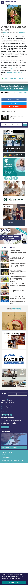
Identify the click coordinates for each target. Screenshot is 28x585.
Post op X (15, 103)
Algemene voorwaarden (7, 452)
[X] (5, 414)
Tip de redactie (15, 106)
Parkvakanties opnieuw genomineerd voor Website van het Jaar (18, 271)
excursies (4, 75)
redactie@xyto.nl (7, 407)
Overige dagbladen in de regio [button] (9, 447)
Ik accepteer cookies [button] (14, 582)
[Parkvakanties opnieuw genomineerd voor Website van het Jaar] (4, 272)
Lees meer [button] (17, 578)
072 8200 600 (6, 405)
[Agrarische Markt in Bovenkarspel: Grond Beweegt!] (4, 253)
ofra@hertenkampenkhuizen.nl (14, 72)
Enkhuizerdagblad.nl (11, 1)
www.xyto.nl (6, 409)
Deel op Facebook (15, 99)
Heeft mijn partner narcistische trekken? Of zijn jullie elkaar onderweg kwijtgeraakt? (18, 265)
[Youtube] (8, 414)
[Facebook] (2, 414)
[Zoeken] (25, 124)
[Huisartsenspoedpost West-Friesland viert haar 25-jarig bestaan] (4, 259)
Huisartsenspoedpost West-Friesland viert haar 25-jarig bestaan (17, 258)
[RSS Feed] (11, 414)
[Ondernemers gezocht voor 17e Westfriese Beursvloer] (4, 292)
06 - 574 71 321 (20, 92)
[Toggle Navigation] (25, 3)
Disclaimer (4, 454)
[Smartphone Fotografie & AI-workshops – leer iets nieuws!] (4, 286)
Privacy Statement (6, 457)
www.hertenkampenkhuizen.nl (8, 68)
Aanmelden (5, 427)
